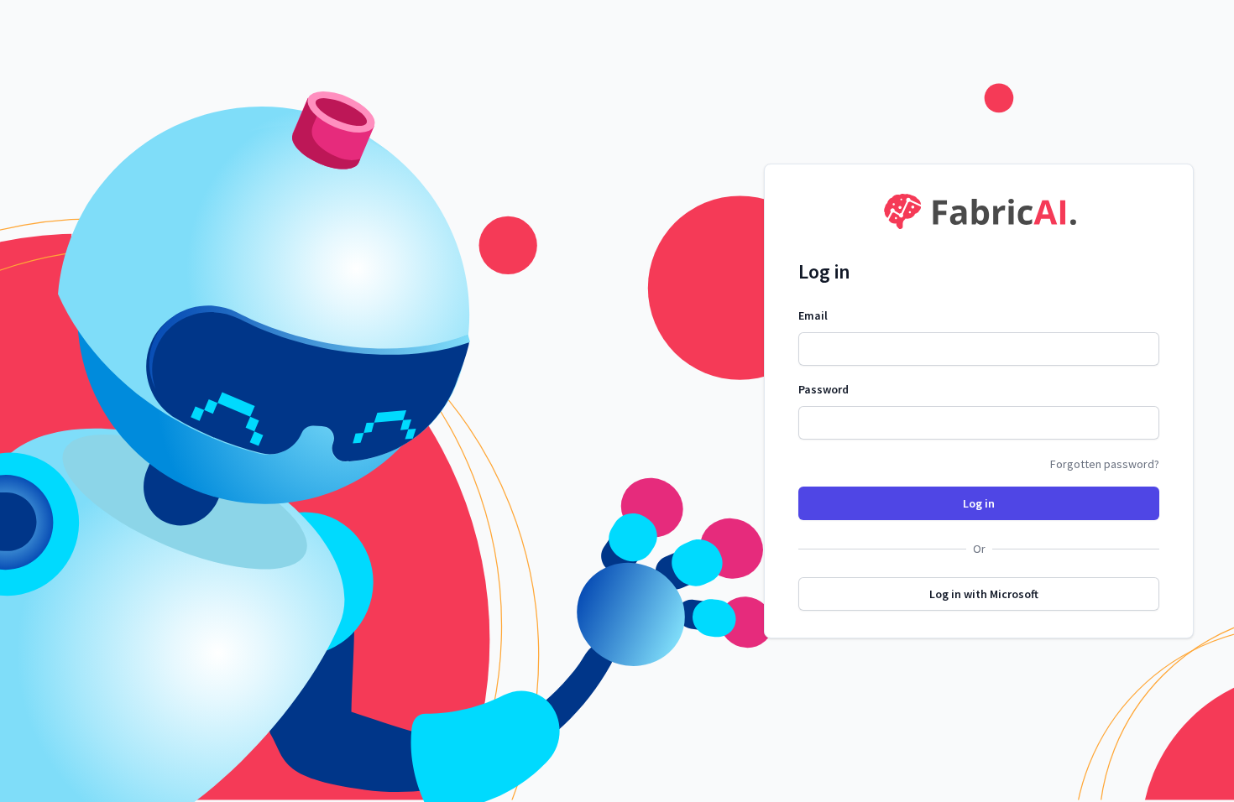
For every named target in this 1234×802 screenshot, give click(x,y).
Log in (979, 503)
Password (823, 389)
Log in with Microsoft (983, 594)
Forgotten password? (1104, 463)
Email (813, 315)
